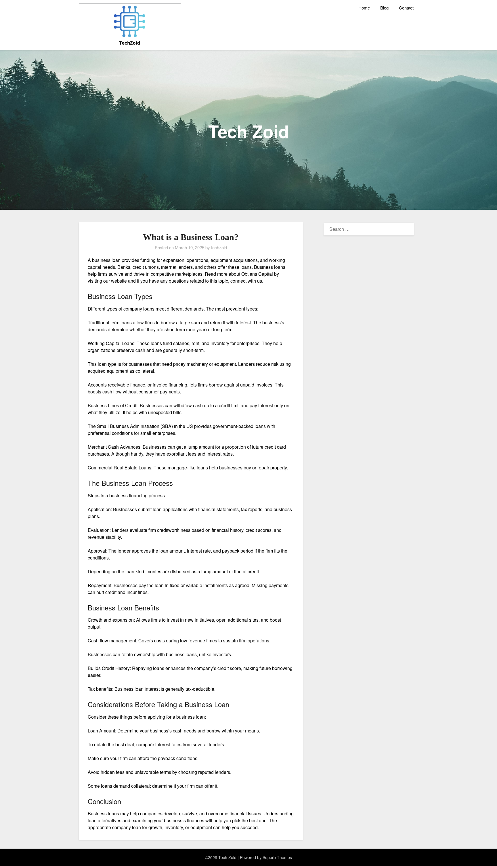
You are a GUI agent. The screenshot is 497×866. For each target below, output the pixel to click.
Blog (384, 8)
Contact (406, 8)
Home (364, 8)
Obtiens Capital (257, 274)
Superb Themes (277, 857)
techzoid (219, 247)
